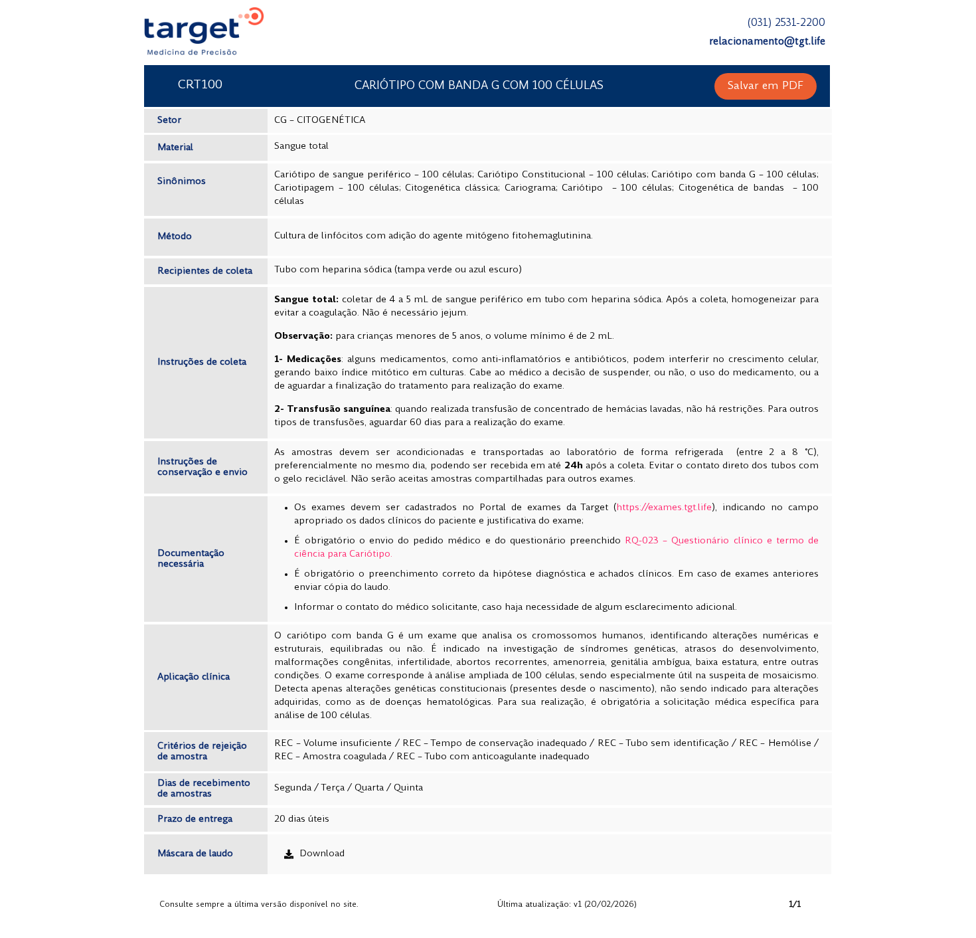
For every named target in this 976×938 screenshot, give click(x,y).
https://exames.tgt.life (664, 508)
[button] (765, 86)
